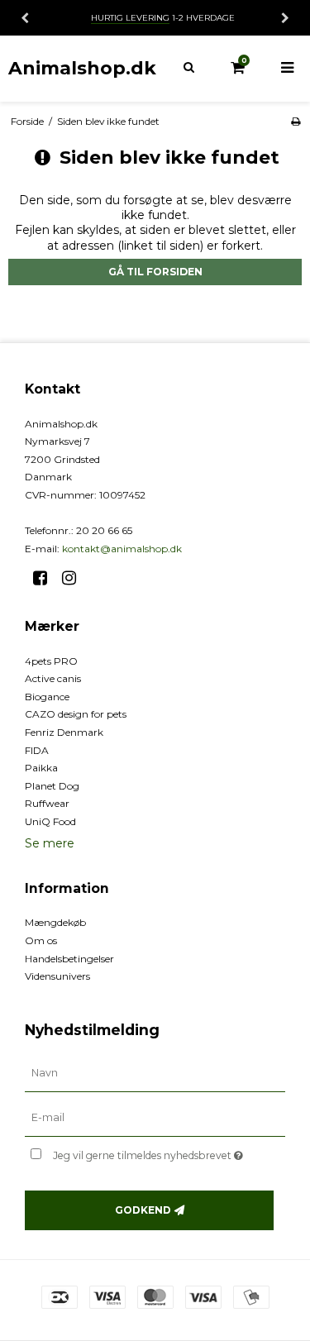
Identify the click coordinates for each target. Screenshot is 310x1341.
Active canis (53, 678)
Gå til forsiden (155, 271)
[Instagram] (75, 578)
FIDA (37, 750)
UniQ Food (50, 821)
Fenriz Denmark (64, 732)
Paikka (41, 767)
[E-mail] (155, 1117)
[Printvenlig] (295, 121)
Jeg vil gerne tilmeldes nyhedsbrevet (154, 1152)
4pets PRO (51, 661)
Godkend (143, 1210)
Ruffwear (47, 803)
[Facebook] (46, 578)
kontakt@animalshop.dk (122, 548)
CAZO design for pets (75, 714)
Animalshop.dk (82, 68)
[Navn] (155, 1073)
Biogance (47, 696)
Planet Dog (52, 786)
